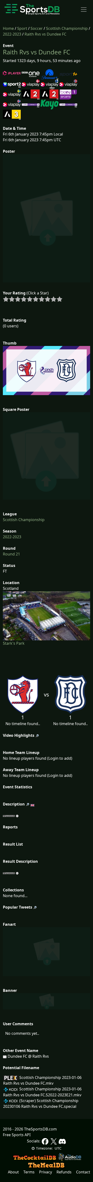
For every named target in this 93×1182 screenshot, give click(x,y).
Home (8, 28)
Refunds (64, 1172)
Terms (29, 1172)
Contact (83, 1172)
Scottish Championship (67, 28)
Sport (22, 28)
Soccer (37, 28)
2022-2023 (12, 34)
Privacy (45, 1172)
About (13, 1172)
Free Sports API (17, 1134)
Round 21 (11, 554)
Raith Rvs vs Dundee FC (45, 34)
